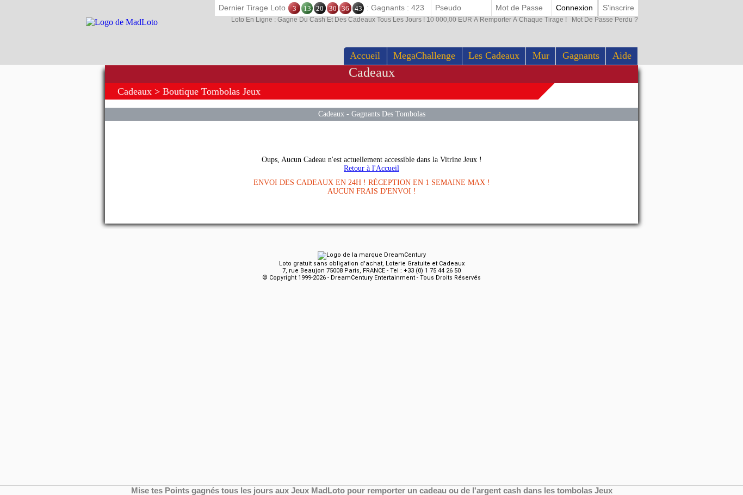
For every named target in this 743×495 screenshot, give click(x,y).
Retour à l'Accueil (371, 168)
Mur (541, 55)
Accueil (365, 55)
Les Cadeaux (493, 55)
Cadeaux (134, 91)
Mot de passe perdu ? (434, 19)
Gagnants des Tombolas (388, 113)
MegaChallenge (424, 55)
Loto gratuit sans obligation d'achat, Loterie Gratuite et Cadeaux (372, 263)
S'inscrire (618, 7)
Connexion (574, 7)
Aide (621, 55)
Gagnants (580, 55)
